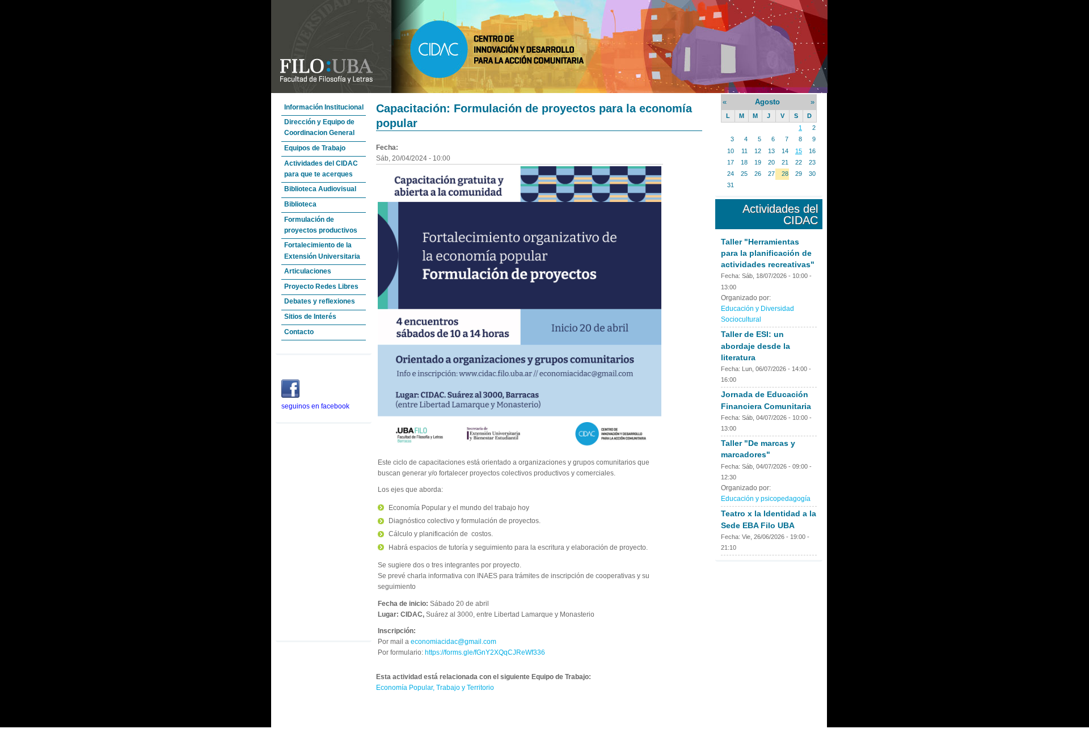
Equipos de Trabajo (314, 148)
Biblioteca (300, 204)
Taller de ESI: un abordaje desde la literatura (755, 345)
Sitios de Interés (310, 317)
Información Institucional (324, 107)
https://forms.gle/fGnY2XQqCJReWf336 (485, 652)
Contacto (299, 332)
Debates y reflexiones (319, 301)
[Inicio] (549, 91)
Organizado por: (746, 298)
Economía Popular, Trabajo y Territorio (435, 688)
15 (798, 151)
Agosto (767, 102)
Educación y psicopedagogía (766, 499)
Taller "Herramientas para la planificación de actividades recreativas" (767, 253)
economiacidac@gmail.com (453, 642)
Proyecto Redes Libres (321, 286)
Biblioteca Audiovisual (320, 189)
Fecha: (731, 275)
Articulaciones (307, 271)
